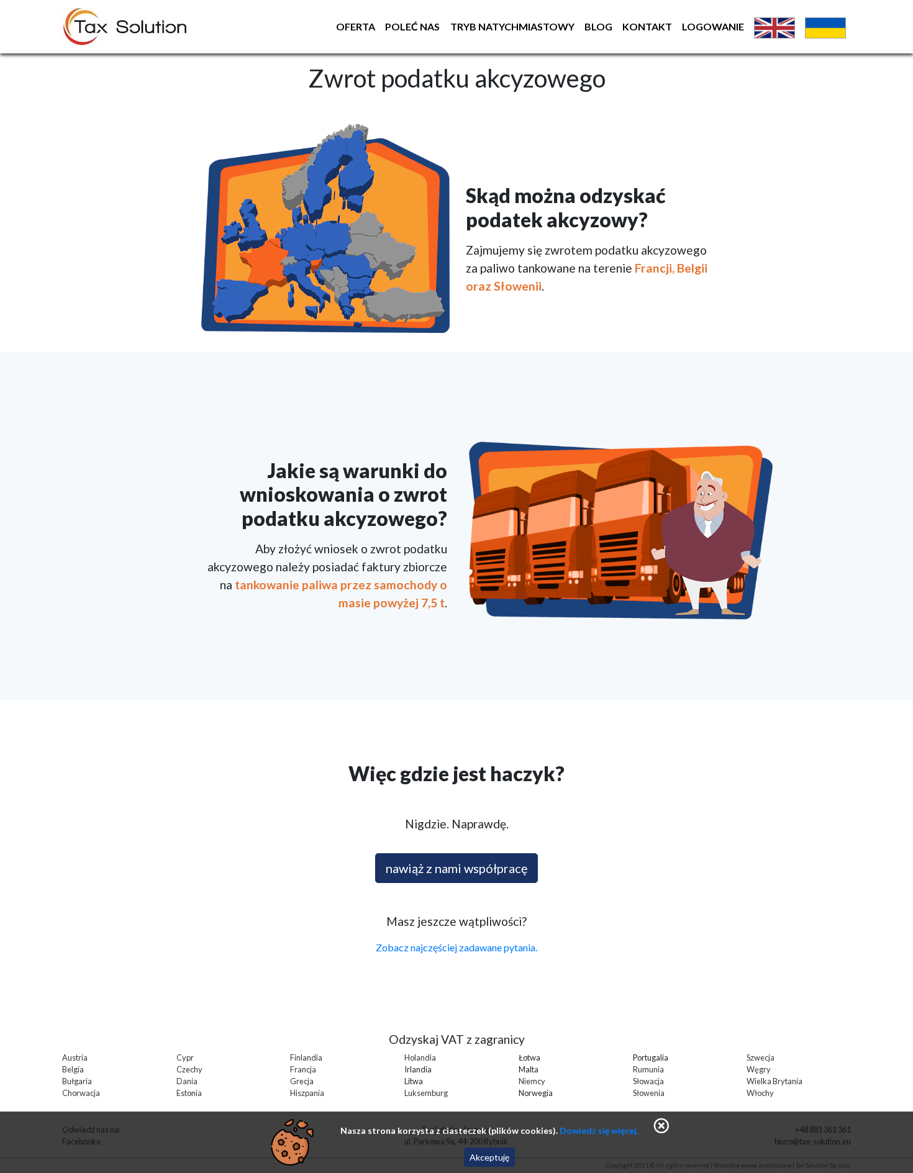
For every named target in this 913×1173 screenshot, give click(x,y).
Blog (598, 26)
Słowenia (649, 1093)
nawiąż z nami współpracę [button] (456, 868)
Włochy (760, 1093)
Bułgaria (77, 1081)
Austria (75, 1057)
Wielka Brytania (774, 1081)
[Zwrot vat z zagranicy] (187, 26)
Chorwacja (81, 1093)
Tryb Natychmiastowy (512, 26)
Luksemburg (426, 1093)
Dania (187, 1081)
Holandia (420, 1057)
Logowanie (713, 26)
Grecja (302, 1081)
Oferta (355, 26)
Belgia (73, 1069)
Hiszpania (307, 1093)
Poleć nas (412, 26)
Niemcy (532, 1081)
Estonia (189, 1093)
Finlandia (306, 1057)
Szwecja (760, 1057)
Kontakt (647, 26)
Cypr (185, 1057)
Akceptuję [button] (489, 1157)
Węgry (759, 1069)
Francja (303, 1069)
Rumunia (648, 1069)
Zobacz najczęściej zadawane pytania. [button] (456, 947)
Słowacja (648, 1081)
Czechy (189, 1069)
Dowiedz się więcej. (599, 1130)
